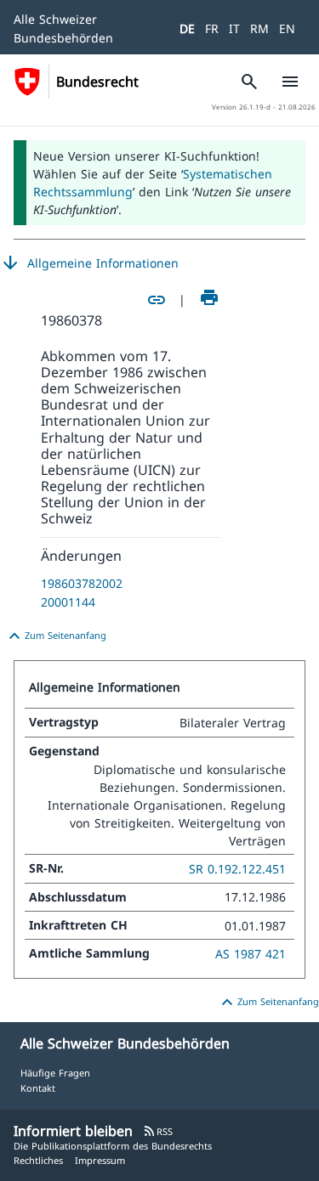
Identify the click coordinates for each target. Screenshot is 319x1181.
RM (259, 28)
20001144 (68, 602)
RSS (158, 1131)
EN (287, 28)
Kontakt (37, 1088)
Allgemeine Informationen (89, 263)
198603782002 (81, 583)
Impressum (100, 1160)
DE (187, 28)
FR (212, 28)
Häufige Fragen (55, 1072)
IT (234, 28)
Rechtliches (38, 1160)
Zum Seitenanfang (55, 636)
